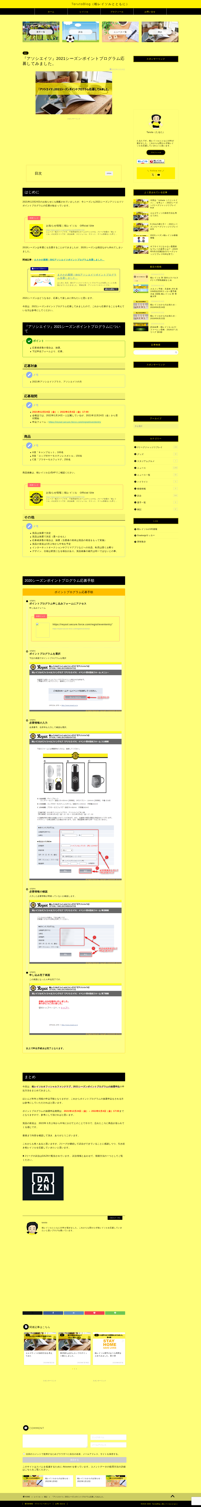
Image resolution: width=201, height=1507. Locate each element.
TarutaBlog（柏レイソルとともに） (100, 4)
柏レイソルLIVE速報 (147, 529)
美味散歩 (141, 541)
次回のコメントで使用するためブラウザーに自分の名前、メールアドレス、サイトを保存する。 (73, 1454)
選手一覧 (156, 502)
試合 (157, 495)
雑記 (25, 53)
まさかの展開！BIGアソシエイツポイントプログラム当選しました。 (69, 260)
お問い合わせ (60, 1504)
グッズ (156, 454)
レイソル (84, 12)
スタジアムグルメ (156, 461)
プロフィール (117, 12)
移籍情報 (156, 489)
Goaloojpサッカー (146, 535)
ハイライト (156, 482)
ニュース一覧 (156, 475)
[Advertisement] (74, 140)
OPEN (109, 173)
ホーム (51, 12)
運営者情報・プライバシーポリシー (38, 1504)
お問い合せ (150, 12)
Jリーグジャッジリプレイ (157, 447)
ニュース (157, 468)
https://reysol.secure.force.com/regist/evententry (75, 422)
